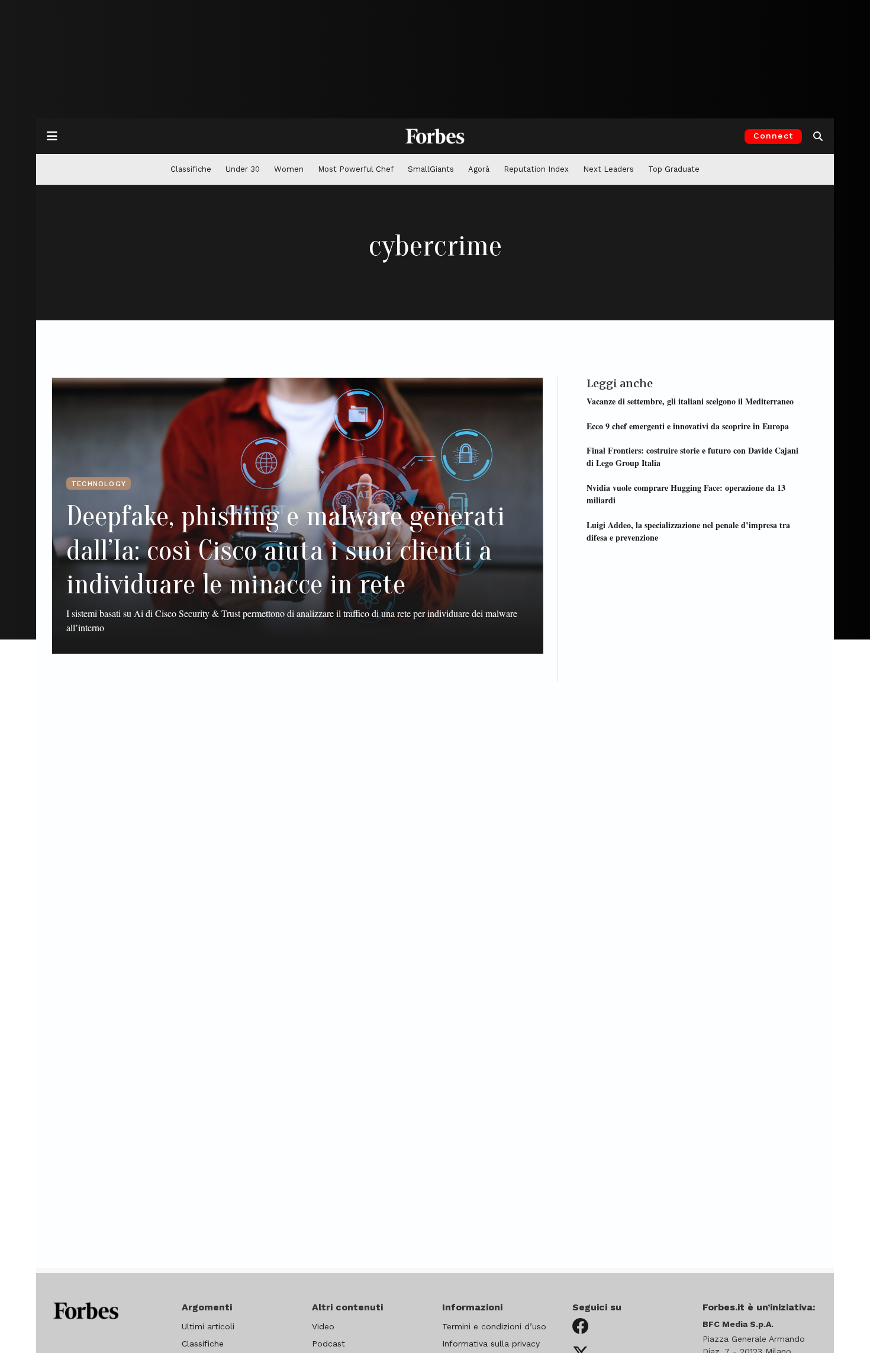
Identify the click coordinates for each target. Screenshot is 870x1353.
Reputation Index (536, 169)
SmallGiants (431, 169)
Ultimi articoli (208, 1326)
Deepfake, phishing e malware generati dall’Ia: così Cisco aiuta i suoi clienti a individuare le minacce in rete (285, 550)
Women (289, 169)
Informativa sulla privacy (491, 1343)
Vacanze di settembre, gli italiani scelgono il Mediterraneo (690, 400)
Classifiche (190, 169)
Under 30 (242, 169)
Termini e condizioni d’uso (494, 1326)
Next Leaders (608, 169)
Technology (98, 484)
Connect (773, 135)
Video (323, 1326)
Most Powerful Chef (356, 169)
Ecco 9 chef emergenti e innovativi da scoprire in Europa (688, 425)
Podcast (328, 1343)
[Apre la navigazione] (52, 136)
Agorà (478, 169)
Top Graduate (674, 169)
